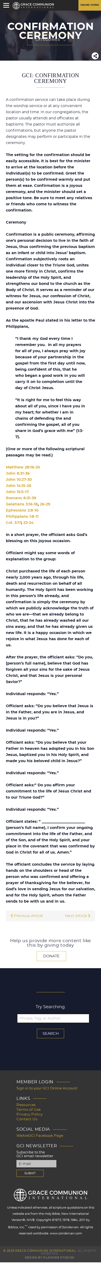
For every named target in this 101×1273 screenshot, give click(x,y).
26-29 (45, 504)
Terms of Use (28, 1109)
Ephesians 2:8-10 (22, 510)
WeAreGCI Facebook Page (39, 1136)
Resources (26, 1105)
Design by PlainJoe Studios (49, 1257)
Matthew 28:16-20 (23, 467)
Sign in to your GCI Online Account (46, 1088)
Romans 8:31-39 (21, 498)
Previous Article (28, 916)
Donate (51, 956)
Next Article (76, 916)
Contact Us (26, 1119)
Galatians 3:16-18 (22, 504)
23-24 (28, 523)
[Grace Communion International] (33, 5)
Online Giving (89, 5)
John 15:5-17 (17, 492)
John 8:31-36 (18, 473)
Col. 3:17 (13, 523)
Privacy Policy (29, 1114)
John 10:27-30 (19, 479)
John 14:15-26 (18, 486)
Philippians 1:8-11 (22, 516)
